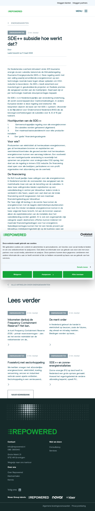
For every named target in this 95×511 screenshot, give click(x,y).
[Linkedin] (21, 489)
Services (53, 450)
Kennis (11, 480)
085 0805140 (14, 449)
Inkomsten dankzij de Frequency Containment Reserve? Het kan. (22, 322)
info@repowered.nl (16, 447)
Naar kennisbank (20, 395)
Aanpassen (46, 274)
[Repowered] (39, 497)
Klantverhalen (14, 476)
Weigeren (17, 274)
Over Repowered (15, 472)
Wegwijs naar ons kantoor (20, 462)
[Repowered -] (15, 11)
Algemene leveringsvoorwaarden (56, 506)
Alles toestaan (77, 274)
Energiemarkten (20, 23)
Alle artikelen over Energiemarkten (30, 285)
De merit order (58, 319)
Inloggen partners (80, 3)
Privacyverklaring (79, 506)
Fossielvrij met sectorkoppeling (26, 362)
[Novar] (57, 497)
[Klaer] (70, 497)
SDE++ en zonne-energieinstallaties (60, 364)
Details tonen (82, 267)
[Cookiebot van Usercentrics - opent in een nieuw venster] (82, 235)
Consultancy (54, 447)
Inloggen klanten (64, 3)
